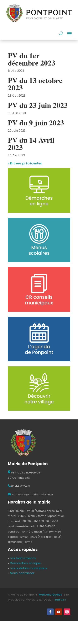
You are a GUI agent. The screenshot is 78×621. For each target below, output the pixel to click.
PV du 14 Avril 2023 (31, 144)
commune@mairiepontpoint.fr (32, 494)
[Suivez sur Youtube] (58, 611)
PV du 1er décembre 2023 (31, 59)
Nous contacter (21, 573)
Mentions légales (50, 595)
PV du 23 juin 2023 (38, 105)
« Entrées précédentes (25, 163)
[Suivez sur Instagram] (67, 611)
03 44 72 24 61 (20, 486)
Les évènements (22, 558)
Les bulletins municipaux (28, 568)
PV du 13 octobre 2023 (35, 84)
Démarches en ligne (25, 563)
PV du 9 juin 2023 (36, 122)
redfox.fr (60, 600)
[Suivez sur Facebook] (50, 611)
